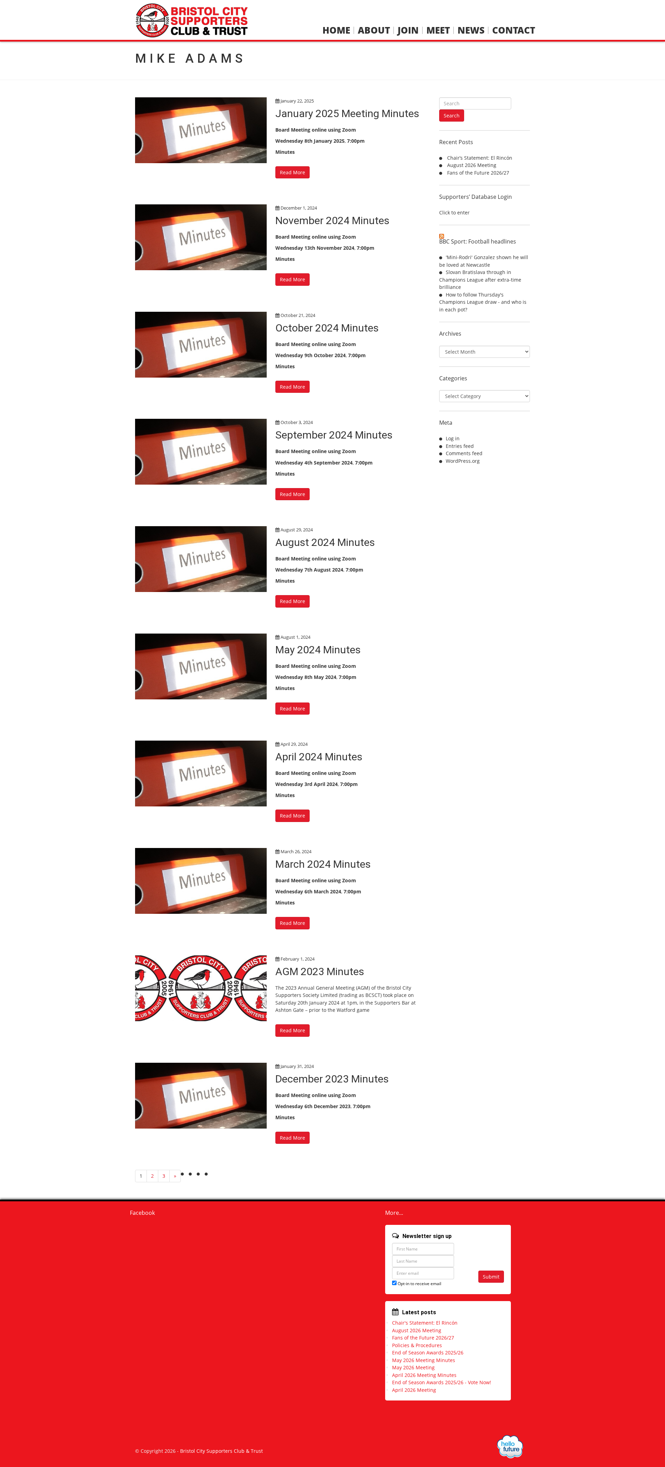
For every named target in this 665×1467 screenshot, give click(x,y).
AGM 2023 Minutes (319, 971)
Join (408, 30)
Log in (453, 438)
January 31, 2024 (297, 1066)
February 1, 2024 (297, 959)
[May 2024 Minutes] (201, 666)
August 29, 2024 (297, 530)
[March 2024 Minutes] (201, 881)
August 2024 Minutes (325, 542)
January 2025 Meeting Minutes (347, 113)
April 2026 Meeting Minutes (424, 1375)
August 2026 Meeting (471, 165)
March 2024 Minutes (323, 864)
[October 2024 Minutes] (201, 345)
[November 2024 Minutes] (201, 237)
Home (336, 30)
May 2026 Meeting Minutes (423, 1360)
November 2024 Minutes (332, 220)
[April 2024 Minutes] (201, 773)
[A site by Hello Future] (510, 1446)
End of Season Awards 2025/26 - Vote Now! (441, 1382)
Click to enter (454, 212)
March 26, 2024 (296, 851)
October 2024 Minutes (327, 328)
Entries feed (460, 446)
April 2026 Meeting (414, 1390)
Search (452, 115)
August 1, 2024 (295, 637)
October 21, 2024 (298, 315)
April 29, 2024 (294, 744)
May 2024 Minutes (318, 650)
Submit (491, 1276)
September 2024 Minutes (333, 435)
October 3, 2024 (297, 422)
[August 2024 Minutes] (201, 559)
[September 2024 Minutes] (201, 452)
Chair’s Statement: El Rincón (479, 157)
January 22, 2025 (297, 101)
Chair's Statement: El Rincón (425, 1322)
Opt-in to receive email (419, 1283)
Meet (438, 30)
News (471, 30)
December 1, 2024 (299, 208)
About (374, 30)
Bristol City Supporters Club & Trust (221, 1451)
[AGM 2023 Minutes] (201, 988)
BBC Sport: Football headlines (477, 241)
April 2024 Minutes (318, 757)
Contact (513, 30)
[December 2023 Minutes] (201, 1096)
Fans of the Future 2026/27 (478, 172)
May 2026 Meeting (413, 1367)
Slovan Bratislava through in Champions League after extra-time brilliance (480, 279)
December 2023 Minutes (332, 1079)
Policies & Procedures (417, 1345)
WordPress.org (463, 461)
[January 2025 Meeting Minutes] (201, 130)
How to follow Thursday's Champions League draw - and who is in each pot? (482, 302)
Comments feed (464, 453)
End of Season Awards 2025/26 (427, 1352)
